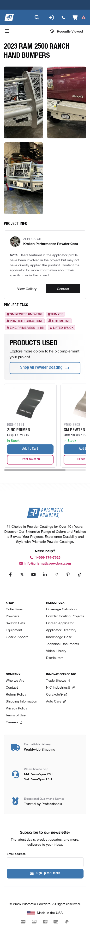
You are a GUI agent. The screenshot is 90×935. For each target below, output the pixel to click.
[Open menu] (7, 31)
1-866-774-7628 (47, 557)
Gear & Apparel (17, 637)
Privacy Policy (16, 708)
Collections (14, 609)
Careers (12, 722)
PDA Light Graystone (26, 321)
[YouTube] (33, 574)
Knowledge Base (59, 637)
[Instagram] (56, 574)
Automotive (61, 321)
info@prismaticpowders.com (47, 563)
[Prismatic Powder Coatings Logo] (9, 17)
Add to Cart (30, 449)
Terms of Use (16, 715)
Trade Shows (56, 680)
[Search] (37, 17)
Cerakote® (54, 694)
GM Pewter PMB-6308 (26, 314)
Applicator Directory (61, 630)
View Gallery (26, 288)
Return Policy (16, 694)
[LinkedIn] (45, 574)
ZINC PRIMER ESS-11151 (27, 327)
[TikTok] (79, 574)
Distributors (54, 658)
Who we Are (15, 680)
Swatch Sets (15, 623)
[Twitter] (22, 574)
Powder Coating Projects (65, 616)
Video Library (56, 651)
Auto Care (53, 701)
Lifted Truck (63, 327)
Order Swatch (30, 459)
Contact (63, 288)
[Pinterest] (68, 574)
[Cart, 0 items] (79, 17)
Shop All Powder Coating (41, 368)
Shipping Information (21, 701)
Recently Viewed (70, 31)
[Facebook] (10, 574)
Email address (16, 853)
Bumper (57, 314)
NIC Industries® (58, 687)
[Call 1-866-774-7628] (63, 17)
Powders (12, 616)
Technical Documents (62, 644)
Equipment (14, 630)
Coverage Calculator (62, 609)
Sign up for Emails (48, 873)
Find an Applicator (60, 623)
